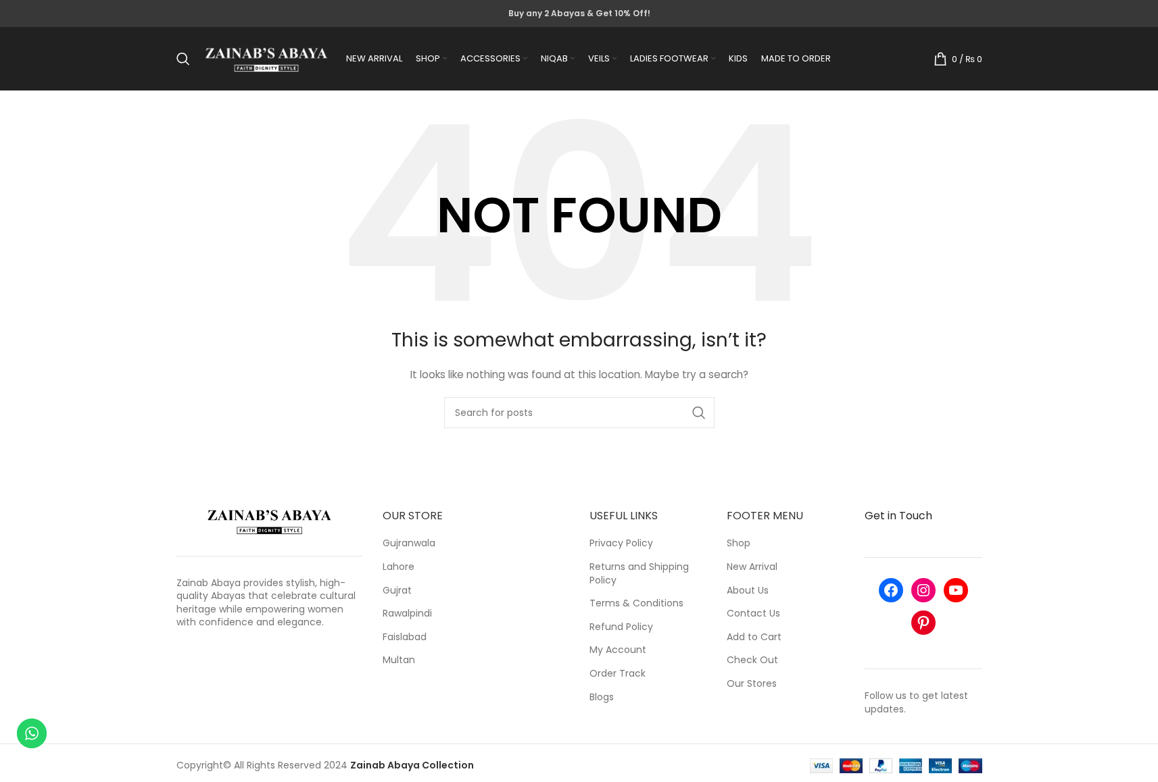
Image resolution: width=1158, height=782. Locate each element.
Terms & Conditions (636, 603)
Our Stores (752, 683)
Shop (738, 543)
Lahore (398, 567)
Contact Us (753, 613)
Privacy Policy (621, 543)
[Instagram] (923, 590)
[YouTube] (956, 590)
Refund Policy (621, 627)
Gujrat (397, 590)
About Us (748, 590)
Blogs (601, 697)
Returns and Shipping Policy (639, 574)
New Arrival (752, 567)
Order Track (617, 673)
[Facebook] (891, 590)
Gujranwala (409, 543)
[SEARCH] (699, 412)
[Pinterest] (923, 622)
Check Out (752, 660)
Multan (399, 660)
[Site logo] (266, 58)
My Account (617, 650)
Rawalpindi (407, 613)
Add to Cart (754, 637)
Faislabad (405, 637)
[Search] (183, 58)
